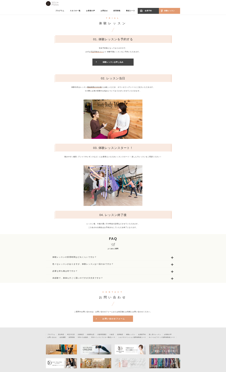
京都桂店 (81, 334)
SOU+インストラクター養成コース (103, 337)
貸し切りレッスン (155, 334)
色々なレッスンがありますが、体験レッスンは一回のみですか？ (83, 264)
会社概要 (63, 337)
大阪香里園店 (102, 334)
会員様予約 (142, 334)
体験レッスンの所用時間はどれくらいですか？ (74, 257)
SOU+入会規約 (83, 337)
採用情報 (72, 337)
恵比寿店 (61, 334)
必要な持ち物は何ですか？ (65, 271)
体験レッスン (130, 334)
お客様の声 (168, 334)
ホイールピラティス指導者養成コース (162, 337)
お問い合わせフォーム (113, 319)
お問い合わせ (52, 337)
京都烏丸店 (90, 334)
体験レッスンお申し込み (113, 62)
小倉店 (111, 334)
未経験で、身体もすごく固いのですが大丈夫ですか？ (77, 278)
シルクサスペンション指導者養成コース (132, 337)
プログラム (51, 334)
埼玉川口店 (71, 334)
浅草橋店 (120, 334)
